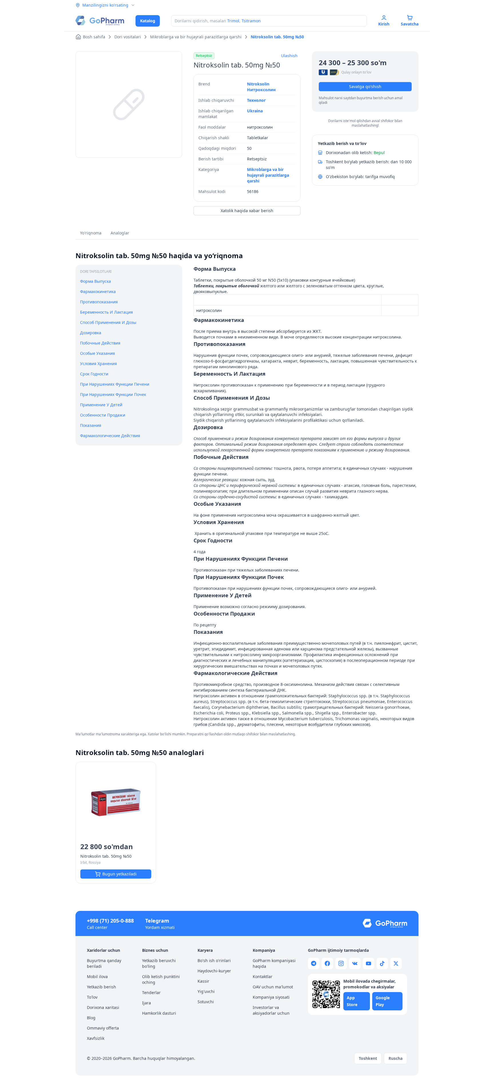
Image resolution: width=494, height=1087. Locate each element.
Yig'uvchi (206, 991)
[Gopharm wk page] (354, 963)
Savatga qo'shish (365, 86)
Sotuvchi (206, 1001)
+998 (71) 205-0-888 (110, 920)
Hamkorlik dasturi (159, 1013)
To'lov (92, 997)
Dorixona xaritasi (103, 1007)
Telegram (157, 920)
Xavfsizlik (95, 1038)
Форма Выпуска (95, 281)
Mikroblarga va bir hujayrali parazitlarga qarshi (268, 175)
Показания (90, 425)
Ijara (146, 1003)
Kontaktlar (262, 976)
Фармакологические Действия (110, 435)
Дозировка (90, 332)
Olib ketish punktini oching (161, 979)
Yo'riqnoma (90, 233)
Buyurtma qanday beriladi (104, 963)
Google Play (383, 1001)
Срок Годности (94, 374)
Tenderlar (151, 992)
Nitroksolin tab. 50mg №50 (106, 856)
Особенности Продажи (102, 414)
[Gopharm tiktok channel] (382, 963)
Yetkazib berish (101, 987)
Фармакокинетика (98, 291)
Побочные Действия (100, 343)
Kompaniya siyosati (271, 997)
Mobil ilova (97, 976)
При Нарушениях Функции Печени (114, 384)
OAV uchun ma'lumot (273, 987)
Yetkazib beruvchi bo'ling (159, 963)
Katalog (147, 20)
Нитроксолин (261, 89)
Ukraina (255, 111)
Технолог (256, 100)
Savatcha (410, 24)
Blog (91, 1017)
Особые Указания (97, 353)
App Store (352, 1001)
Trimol (233, 20)
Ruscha (396, 1058)
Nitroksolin (258, 84)
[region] (128, 104)
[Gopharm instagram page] (341, 963)
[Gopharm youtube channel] (368, 963)
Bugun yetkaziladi (119, 874)
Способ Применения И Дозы (108, 322)
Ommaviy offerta (103, 1028)
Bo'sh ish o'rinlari (214, 960)
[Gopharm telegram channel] (313, 963)
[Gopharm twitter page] (396, 963)
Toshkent (368, 1058)
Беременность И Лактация (106, 312)
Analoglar (120, 233)
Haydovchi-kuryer (214, 970)
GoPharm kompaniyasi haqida (274, 963)
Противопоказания (99, 301)
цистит (410, 643)
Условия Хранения (98, 363)
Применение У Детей (101, 404)
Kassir (203, 981)
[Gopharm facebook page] (327, 963)
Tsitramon (251, 20)
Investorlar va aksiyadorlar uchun (271, 1010)
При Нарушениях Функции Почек (113, 394)
